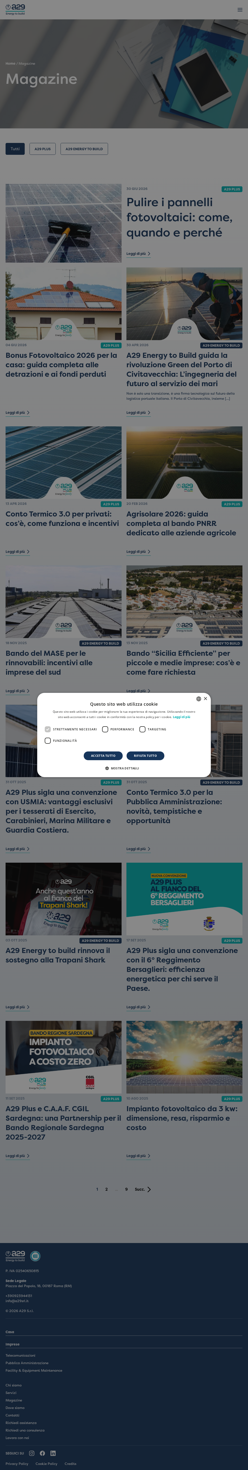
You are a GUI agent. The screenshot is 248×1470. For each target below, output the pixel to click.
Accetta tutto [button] (103, 756)
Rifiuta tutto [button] (145, 756)
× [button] (205, 698)
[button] (124, 768)
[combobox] (198, 698)
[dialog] (124, 735)
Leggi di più (181, 717)
